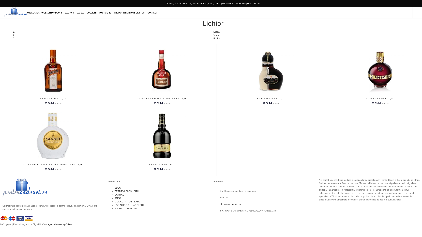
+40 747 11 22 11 (228, 197)
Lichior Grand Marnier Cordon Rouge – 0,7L (162, 98)
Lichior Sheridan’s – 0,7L (271, 98)
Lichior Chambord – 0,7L (380, 98)
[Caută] (417, 12)
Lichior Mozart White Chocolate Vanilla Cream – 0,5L (53, 164)
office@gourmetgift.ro (230, 204)
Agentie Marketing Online (59, 224)
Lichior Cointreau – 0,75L (53, 98)
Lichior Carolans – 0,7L (162, 164)
